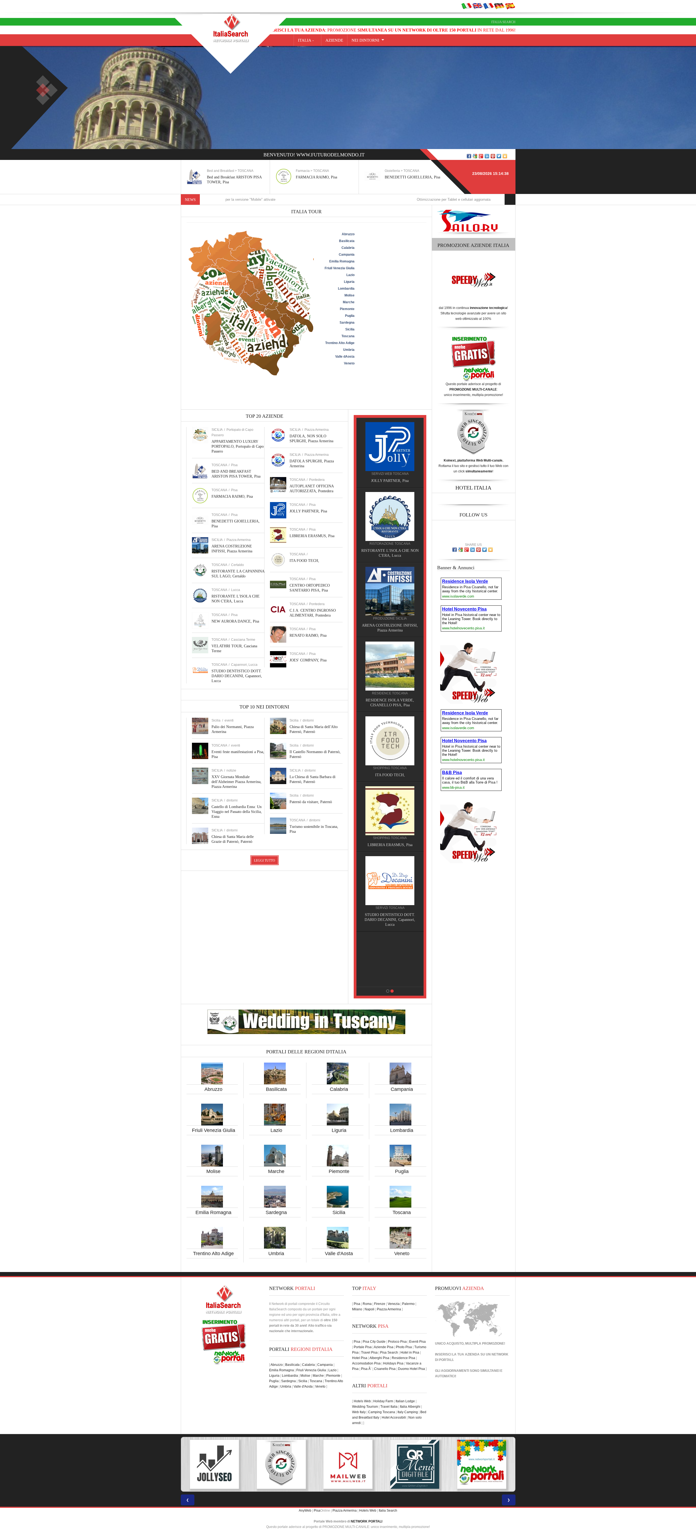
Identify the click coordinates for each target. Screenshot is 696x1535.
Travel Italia (388, 1407)
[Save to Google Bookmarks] (475, 156)
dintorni (232, 800)
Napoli (369, 1309)
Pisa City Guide (374, 1342)
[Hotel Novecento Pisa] (389, 661)
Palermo (408, 1304)
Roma (367, 1304)
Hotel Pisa (359, 1358)
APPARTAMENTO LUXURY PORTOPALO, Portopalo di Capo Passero (238, 446)
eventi (229, 720)
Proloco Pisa (397, 1342)
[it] (466, 5)
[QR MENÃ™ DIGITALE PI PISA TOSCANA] (214, 1464)
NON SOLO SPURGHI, (390, 910)
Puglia (402, 1171)
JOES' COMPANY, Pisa (308, 660)
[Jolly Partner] (389, 945)
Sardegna (276, 1212)
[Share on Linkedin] (487, 156)
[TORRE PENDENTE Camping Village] (389, 731)
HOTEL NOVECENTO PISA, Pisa (389, 695)
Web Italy (359, 1412)
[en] (477, 5)
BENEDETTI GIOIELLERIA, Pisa (323, 177)
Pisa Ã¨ (366, 1369)
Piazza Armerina (238, 540)
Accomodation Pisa (366, 1363)
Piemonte (339, 1171)
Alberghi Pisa (379, 1358)
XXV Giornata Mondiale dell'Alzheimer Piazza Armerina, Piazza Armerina (237, 782)
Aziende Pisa (383, 1347)
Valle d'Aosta (339, 1253)
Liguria (339, 1130)
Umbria (276, 1253)
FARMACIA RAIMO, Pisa (227, 177)
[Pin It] (493, 156)
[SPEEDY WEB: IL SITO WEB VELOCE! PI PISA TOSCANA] (481, 1464)
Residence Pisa (403, 1358)
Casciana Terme (243, 640)
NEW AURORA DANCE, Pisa (235, 621)
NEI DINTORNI (365, 40)
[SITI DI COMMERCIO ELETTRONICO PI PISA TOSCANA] (348, 1464)
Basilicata (276, 1089)
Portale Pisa (363, 1347)
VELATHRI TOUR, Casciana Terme (390, 840)
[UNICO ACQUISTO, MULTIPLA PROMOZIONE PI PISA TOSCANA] (281, 1464)
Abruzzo (213, 1089)
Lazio (276, 1130)
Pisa (234, 465)
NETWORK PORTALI (366, 1521)
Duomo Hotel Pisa (411, 1369)
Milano (357, 1309)
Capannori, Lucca (244, 665)
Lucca (235, 590)
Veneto (401, 1253)
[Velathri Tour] (389, 805)
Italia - (307, 40)
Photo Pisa (404, 1347)
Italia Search (503, 22)
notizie (231, 770)
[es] (510, 5)
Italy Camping (407, 1412)
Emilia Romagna (213, 1212)
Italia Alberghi (410, 1407)
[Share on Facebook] (469, 156)
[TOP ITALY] (389, 452)
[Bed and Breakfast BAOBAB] (389, 516)
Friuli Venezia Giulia (213, 1130)
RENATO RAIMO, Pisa (308, 635)
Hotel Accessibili (394, 1417)
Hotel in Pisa (409, 1352)
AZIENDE (334, 40)
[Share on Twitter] (499, 156)
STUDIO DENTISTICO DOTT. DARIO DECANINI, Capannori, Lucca (237, 676)
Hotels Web (362, 1401)
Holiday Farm (383, 1401)
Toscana (402, 1212)
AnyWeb (305, 1510)
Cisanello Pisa (385, 1369)
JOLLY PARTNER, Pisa (308, 511)
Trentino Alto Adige (213, 1253)
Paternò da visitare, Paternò (311, 802)
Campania (402, 1089)
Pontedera (317, 480)
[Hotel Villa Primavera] (389, 591)
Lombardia (401, 1130)
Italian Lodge (405, 1401)
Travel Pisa (369, 1352)
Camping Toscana (381, 1412)
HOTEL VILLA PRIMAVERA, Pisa (390, 625)
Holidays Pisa (393, 1363)
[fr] (488, 5)
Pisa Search (389, 1352)
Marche (276, 1171)
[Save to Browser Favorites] (505, 156)
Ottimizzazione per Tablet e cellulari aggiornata (352, 199)
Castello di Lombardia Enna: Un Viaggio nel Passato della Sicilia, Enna (237, 812)
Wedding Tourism (365, 1407)
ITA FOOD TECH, (304, 561)
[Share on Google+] (481, 156)
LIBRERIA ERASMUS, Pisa (312, 536)
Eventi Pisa (417, 1342)
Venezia (394, 1304)
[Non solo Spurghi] (389, 875)
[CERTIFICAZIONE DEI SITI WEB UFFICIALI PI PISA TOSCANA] (414, 1464)
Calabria (339, 1089)
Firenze (379, 1304)
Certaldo (237, 565)
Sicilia (339, 1212)
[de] (499, 5)
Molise (213, 1171)
